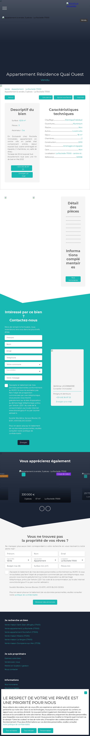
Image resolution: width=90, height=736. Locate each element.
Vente (7, 89)
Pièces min (65, 566)
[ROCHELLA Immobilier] (77, 8)
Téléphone (11, 358)
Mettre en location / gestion (17, 666)
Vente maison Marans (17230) (17, 636)
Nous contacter (11, 669)
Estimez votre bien (13, 658)
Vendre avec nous (12, 662)
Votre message (13, 378)
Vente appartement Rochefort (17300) (21, 632)
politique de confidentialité (26, 595)
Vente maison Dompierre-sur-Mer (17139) (22, 643)
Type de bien (38, 559)
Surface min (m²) (41, 566)
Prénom (10, 338)
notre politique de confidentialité (16, 724)
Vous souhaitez (10, 370)
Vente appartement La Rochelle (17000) (22, 628)
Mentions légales (12, 688)
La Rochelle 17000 (33, 89)
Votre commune (14, 364)
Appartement (18, 89)
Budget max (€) (13, 566)
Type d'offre (10, 559)
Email (9, 351)
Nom (9, 344)
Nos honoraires (11, 684)
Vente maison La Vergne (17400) (18, 640)
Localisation (64, 559)
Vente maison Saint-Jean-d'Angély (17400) (22, 625)
